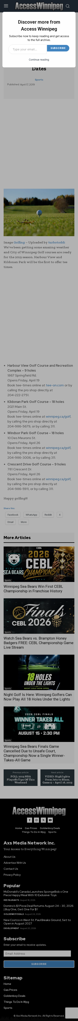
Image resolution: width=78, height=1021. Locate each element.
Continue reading (39, 59)
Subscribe (58, 48)
